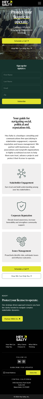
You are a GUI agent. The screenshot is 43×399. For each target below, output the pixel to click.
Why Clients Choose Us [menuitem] (22, 345)
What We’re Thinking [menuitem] (33, 345)
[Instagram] (24, 362)
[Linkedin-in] (19, 362)
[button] (39, 3)
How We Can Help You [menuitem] (11, 345)
